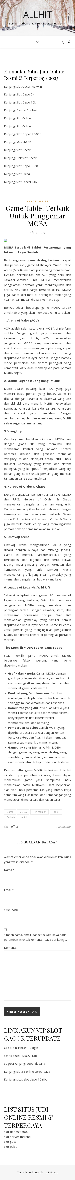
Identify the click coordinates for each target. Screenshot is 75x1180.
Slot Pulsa (23, 174)
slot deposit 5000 (16, 1132)
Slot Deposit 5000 (28, 134)
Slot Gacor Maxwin (29, 86)
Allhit (37, 14)
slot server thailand (17, 1137)
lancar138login (28, 1048)
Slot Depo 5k (25, 94)
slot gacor (11, 1141)
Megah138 (23, 142)
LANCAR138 (28, 1056)
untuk (24, 817)
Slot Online (23, 118)
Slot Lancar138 (26, 182)
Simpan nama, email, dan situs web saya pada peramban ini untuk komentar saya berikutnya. (35, 937)
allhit (14, 826)
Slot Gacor (23, 150)
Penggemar (39, 812)
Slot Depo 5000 (27, 166)
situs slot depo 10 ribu (31, 1079)
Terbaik (11, 817)
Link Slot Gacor (26, 158)
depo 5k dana (35, 1063)
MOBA (23, 812)
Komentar (11, 948)
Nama (9, 870)
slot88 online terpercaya (33, 1071)
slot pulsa (10, 1146)
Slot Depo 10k (26, 102)
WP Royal (51, 1172)
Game (10, 812)
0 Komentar (63, 827)
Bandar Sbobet (26, 110)
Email (9, 890)
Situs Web (11, 910)
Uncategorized (37, 201)
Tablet (55, 812)
